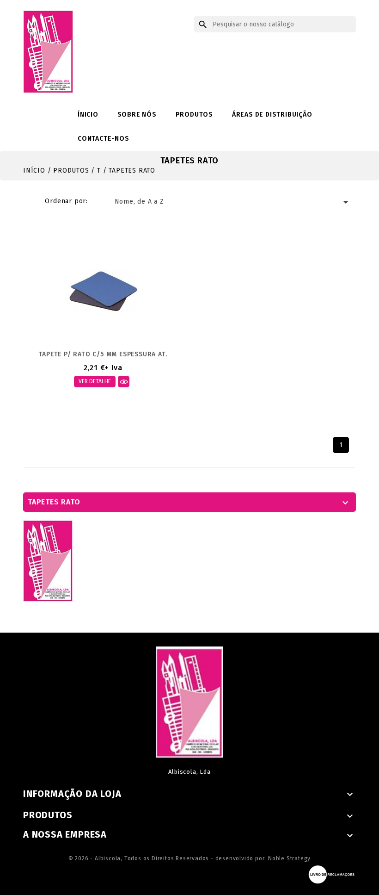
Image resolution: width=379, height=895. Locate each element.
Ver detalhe (95, 381)
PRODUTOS (194, 114)
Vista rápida (123, 381)
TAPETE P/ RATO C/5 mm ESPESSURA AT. (103, 354)
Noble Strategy (289, 858)
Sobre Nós (137, 114)
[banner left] (48, 560)
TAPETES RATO (54, 501)
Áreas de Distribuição (272, 114)
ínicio (88, 114)
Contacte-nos (103, 139)
